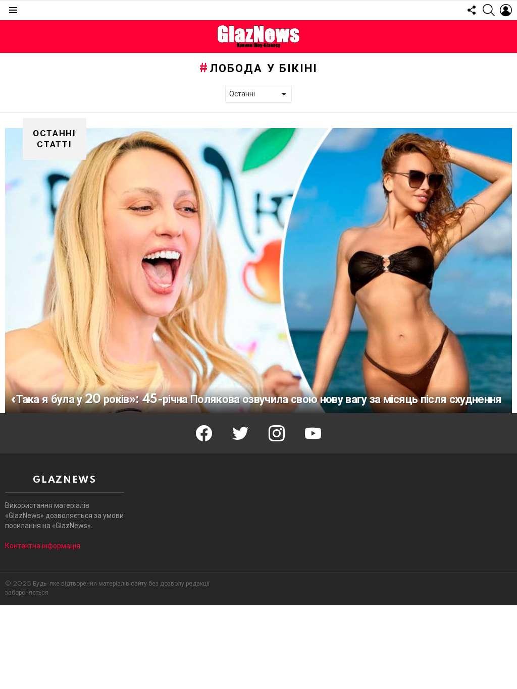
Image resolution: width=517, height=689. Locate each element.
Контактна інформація (42, 546)
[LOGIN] (506, 10)
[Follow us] (472, 10)
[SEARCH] (489, 10)
